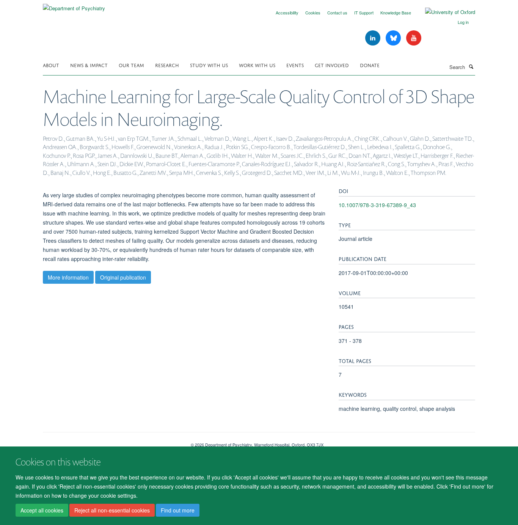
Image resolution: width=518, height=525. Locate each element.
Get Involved (332, 64)
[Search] (471, 66)
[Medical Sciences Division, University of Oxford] (111, 442)
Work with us (257, 64)
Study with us (209, 64)
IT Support (364, 12)
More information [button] (68, 277)
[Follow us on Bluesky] (394, 38)
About (51, 64)
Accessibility (287, 12)
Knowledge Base (395, 12)
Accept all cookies (41, 510)
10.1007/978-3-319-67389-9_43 (377, 205)
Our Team (131, 64)
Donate (370, 64)
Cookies (312, 12)
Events (295, 64)
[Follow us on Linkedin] (373, 38)
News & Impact (89, 64)
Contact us (337, 12)
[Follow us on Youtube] (413, 38)
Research (167, 64)
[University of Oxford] (444, 12)
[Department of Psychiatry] (74, 5)
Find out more (178, 510)
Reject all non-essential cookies (112, 510)
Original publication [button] (123, 277)
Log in (463, 22)
